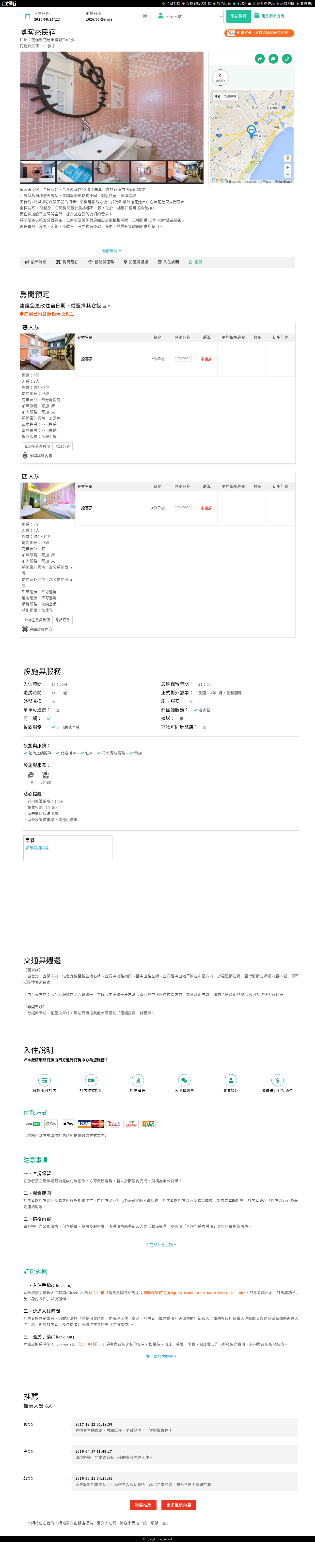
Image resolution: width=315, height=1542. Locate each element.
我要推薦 (143, 1505)
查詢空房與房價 (37, 446)
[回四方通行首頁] (9, 3)
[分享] (260, 59)
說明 (171, 262)
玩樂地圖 (287, 3)
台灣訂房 (173, 3)
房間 (70, 262)
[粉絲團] (273, 59)
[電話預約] (287, 59)
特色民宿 (224, 3)
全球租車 (244, 3)
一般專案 (85, 359)
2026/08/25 (182, 358)
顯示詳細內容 (37, 848)
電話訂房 (62, 446)
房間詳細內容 (41, 456)
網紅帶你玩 (266, 3)
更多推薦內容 (179, 1505)
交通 (138, 262)
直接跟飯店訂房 (198, 3)
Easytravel (165, 1539)
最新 (39, 262)
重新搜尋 (238, 16)
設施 (104, 262)
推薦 (199, 262)
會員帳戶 (307, 3)
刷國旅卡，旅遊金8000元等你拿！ (264, 33)
